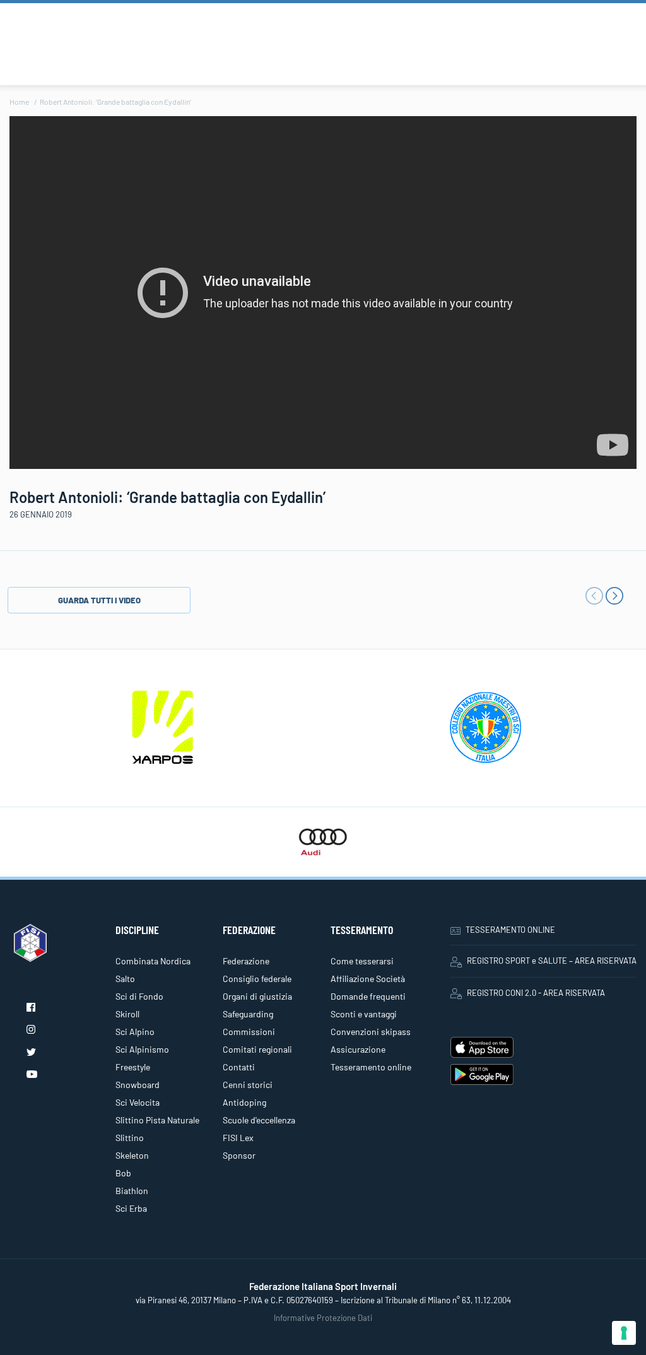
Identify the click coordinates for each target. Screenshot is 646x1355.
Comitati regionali (257, 1049)
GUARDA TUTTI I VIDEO (99, 600)
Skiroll (127, 1014)
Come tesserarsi (362, 961)
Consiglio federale (257, 978)
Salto (125, 978)
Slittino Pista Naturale (157, 1120)
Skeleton (132, 1155)
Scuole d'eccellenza (259, 1120)
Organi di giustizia (257, 996)
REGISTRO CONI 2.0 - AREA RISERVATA (536, 993)
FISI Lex (238, 1137)
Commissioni (249, 1031)
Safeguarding (248, 1014)
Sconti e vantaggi (364, 1014)
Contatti (239, 1067)
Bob (123, 1173)
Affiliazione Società (368, 978)
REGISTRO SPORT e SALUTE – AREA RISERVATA (552, 961)
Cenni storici (248, 1084)
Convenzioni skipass (371, 1031)
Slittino (129, 1137)
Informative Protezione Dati (323, 1318)
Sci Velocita (137, 1102)
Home (19, 101)
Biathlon (131, 1190)
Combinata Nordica (153, 961)
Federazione (246, 961)
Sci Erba (131, 1208)
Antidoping (244, 1102)
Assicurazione (358, 1049)
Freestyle (132, 1067)
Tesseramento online (371, 1067)
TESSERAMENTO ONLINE (510, 930)
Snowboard (137, 1084)
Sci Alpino (135, 1031)
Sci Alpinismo (142, 1049)
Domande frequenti (368, 996)
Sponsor (239, 1155)
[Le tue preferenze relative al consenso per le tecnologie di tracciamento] (624, 1333)
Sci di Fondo (139, 996)
